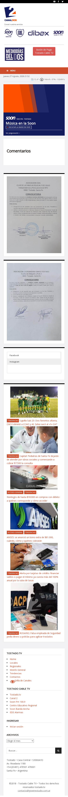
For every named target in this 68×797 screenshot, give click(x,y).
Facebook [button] (14, 355)
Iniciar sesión (16, 726)
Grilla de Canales (23, 680)
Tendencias (13, 420)
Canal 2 (13, 698)
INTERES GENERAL (15, 492)
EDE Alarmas (16, 712)
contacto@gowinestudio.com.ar (34, 790)
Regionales (15, 666)
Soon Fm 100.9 (17, 701)
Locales (14, 662)
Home (13, 659)
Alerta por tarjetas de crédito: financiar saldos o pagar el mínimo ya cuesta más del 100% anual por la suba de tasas (33, 577)
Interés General (17, 669)
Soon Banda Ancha (19, 708)
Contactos (15, 676)
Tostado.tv (15, 694)
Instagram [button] (14, 361)
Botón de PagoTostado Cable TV (44, 51)
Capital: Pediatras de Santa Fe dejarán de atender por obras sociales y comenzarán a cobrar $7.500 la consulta (33, 460)
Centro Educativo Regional (23, 705)
